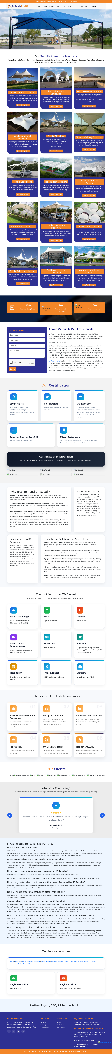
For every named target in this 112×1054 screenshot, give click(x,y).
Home (40, 6)
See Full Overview (23, 105)
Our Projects (67, 6)
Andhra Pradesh (15, 964)
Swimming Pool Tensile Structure (89, 271)
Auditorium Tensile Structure (56, 271)
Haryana (18, 962)
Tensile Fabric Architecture (23, 271)
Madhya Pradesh (83, 962)
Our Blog (43, 1025)
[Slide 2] (56, 47)
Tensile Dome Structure (89, 226)
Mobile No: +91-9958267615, (45, 2)
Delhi (12, 962)
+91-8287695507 (72, 2)
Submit (12, 369)
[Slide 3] (59, 47)
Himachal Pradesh (57, 962)
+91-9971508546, (60, 2)
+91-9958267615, (80, 1044)
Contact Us (93, 6)
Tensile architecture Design (89, 182)
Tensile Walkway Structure (89, 137)
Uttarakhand (45, 962)
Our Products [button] (56, 6)
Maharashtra (27, 964)
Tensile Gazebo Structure (89, 91)
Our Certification (78, 6)
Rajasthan (36, 962)
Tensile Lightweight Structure (22, 137)
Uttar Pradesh (27, 962)
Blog (86, 6)
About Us (47, 6)
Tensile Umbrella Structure (23, 92)
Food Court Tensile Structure (56, 226)
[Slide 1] (53, 47)
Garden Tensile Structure (22, 226)
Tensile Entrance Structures (56, 92)
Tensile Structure (56, 136)
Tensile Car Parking (22, 181)
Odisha (93, 962)
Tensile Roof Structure (56, 181)
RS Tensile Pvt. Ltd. (55, 361)
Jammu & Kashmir (71, 962)
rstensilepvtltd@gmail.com (84, 1040)
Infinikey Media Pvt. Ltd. (80, 1051)
